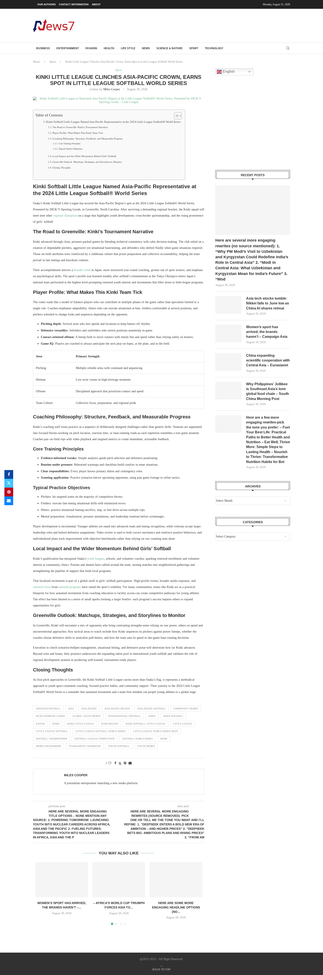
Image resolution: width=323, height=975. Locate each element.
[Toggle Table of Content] (176, 115)
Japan (152, 716)
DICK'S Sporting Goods (50, 716)
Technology (214, 48)
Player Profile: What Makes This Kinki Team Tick (78, 133)
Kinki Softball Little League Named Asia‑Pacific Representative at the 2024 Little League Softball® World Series (113, 121)
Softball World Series (137, 738)
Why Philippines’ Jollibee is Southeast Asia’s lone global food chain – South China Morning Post (267, 391)
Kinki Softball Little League (145, 723)
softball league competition (94, 738)
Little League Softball (52, 731)
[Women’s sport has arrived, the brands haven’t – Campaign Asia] (61, 879)
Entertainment (67, 48)
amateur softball (48, 708)
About (96, 4)
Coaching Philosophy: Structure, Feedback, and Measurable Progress (87, 138)
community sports (185, 708)
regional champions (65, 215)
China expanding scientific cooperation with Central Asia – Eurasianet (268, 360)
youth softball (119, 746)
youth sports (146, 746)
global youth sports (86, 716)
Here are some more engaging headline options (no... (176, 907)
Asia (71, 708)
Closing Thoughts (62, 167)
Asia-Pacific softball (151, 708)
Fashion (91, 48)
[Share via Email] (8, 500)
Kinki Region (109, 723)
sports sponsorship (48, 746)
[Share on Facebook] (8, 474)
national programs (70, 587)
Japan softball (173, 716)
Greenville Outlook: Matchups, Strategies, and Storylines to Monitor (87, 162)
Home (36, 61)
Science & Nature (169, 48)
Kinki (56, 723)
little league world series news (155, 731)
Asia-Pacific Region (117, 708)
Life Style (128, 48)
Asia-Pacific (89, 708)
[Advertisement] (210, 25)
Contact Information (74, 4)
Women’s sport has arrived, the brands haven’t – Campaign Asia (266, 332)
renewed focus (42, 587)
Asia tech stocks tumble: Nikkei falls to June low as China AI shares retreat (267, 303)
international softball (124, 716)
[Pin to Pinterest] (8, 492)
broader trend (82, 270)
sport (163, 738)
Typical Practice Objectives (70, 149)
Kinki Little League (80, 723)
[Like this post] (109, 763)
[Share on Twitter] (8, 483)
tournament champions (85, 746)
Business (43, 48)
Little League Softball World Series (100, 731)
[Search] (288, 48)
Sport (193, 48)
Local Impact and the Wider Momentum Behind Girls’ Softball (84, 156)
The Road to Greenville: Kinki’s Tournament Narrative (80, 127)
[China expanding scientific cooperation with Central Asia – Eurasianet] (228, 362)
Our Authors (46, 4)
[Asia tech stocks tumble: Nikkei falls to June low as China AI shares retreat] (228, 305)
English (228, 71)
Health (109, 48)
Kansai (40, 723)
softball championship (51, 738)
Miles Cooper (111, 89)
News (146, 48)
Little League (182, 723)
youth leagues (95, 558)
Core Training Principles (69, 143)
